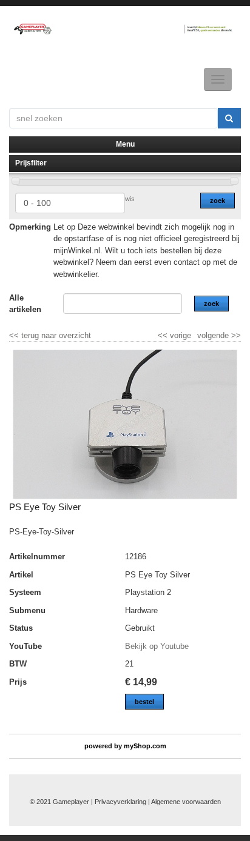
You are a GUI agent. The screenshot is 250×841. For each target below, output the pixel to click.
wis (130, 198)
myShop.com (145, 746)
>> (235, 335)
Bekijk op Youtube (157, 646)
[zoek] (229, 118)
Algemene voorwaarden (186, 801)
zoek (217, 200)
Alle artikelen (25, 303)
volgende (219, 335)
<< (164, 335)
